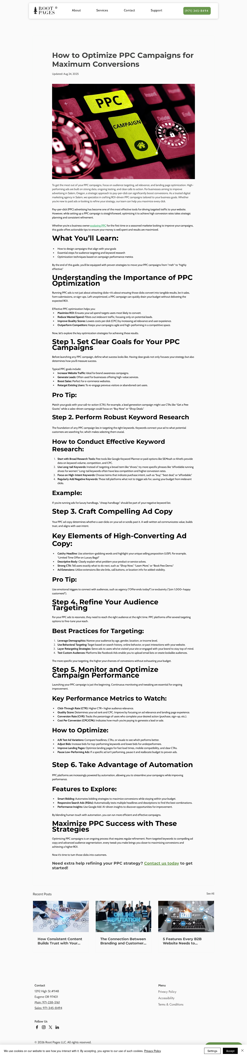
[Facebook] (37, 1027)
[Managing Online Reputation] (123, 916)
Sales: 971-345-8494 (48, 1008)
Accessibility (166, 998)
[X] (50, 1027)
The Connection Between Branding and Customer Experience (123, 941)
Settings (212, 1051)
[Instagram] (43, 1027)
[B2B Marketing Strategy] (186, 916)
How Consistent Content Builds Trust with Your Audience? (60, 941)
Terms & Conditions (170, 1004)
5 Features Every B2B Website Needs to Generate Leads (182, 941)
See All (210, 893)
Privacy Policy (167, 992)
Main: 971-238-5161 (47, 1002)
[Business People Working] (61, 916)
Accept (230, 1051)
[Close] (242, 1051)
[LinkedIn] (57, 1027)
